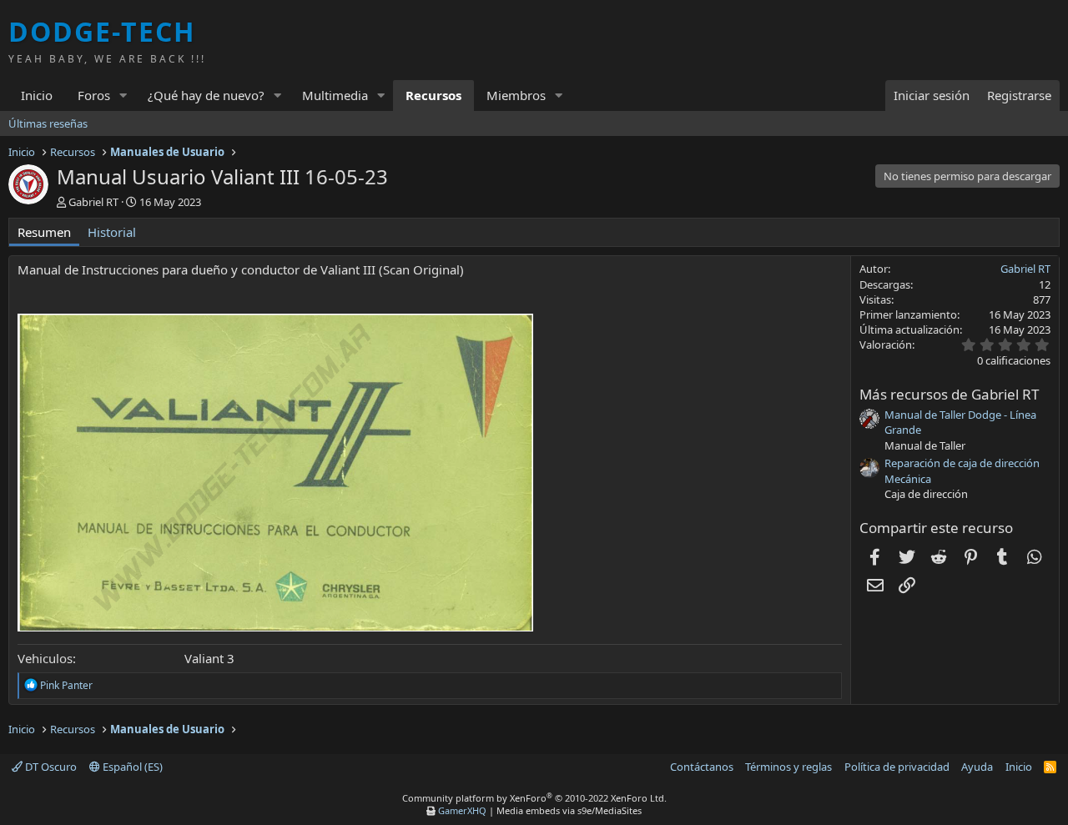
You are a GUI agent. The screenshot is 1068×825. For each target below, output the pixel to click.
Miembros (516, 95)
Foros (94, 95)
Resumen (44, 232)
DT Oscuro (50, 766)
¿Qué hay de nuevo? (206, 95)
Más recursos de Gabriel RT (949, 394)
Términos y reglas (788, 766)
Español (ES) (131, 766)
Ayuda (977, 766)
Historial (112, 232)
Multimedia (335, 95)
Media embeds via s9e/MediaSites (569, 810)
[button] (123, 95)
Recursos (433, 95)
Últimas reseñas (48, 123)
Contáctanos (701, 766)
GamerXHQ (462, 810)
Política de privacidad (897, 766)
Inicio (37, 95)
